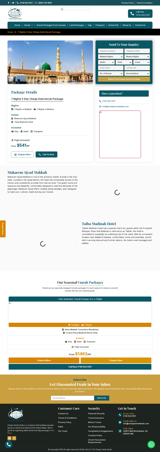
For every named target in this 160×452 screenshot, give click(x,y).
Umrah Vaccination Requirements (97, 441)
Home (17, 25)
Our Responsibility (96, 426)
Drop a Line (128, 413)
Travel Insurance (96, 418)
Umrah (27, 25)
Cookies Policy (95, 435)
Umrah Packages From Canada (51, 25)
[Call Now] (132, 13)
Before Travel (94, 422)
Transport (99, 25)
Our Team (62, 431)
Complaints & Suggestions (100, 431)
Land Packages (77, 25)
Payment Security (96, 413)
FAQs (60, 426)
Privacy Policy (64, 422)
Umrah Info (113, 25)
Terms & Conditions (67, 418)
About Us (126, 25)
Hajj (89, 25)
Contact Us (140, 25)
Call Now (140, 12)
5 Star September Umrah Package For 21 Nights (80, 299)
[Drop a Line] (120, 415)
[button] (84, 192)
